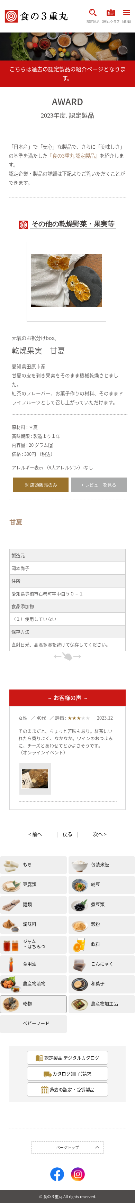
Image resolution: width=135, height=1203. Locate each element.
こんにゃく (102, 963)
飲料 (95, 944)
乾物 (27, 1003)
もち (27, 864)
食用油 (29, 963)
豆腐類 (29, 884)
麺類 (27, 904)
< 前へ (35, 834)
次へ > (100, 834)
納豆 (95, 884)
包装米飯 (100, 864)
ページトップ (67, 1147)
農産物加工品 (104, 1003)
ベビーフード (36, 1023)
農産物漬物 (34, 983)
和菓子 (98, 983)
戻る (67, 834)
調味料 (29, 923)
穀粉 (95, 923)
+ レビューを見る (98, 484)
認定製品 (93, 21)
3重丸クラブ (111, 21)
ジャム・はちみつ (34, 944)
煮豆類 (98, 904)
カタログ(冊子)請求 (71, 1073)
